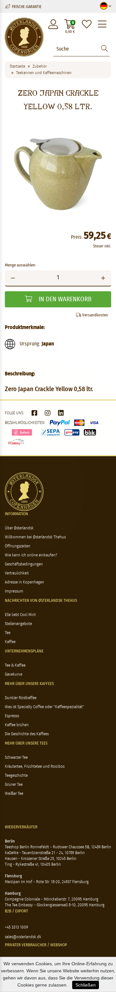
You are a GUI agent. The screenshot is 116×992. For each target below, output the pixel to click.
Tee (7, 633)
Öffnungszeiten (17, 546)
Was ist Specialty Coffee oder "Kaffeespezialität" (44, 707)
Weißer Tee (14, 794)
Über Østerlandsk (19, 528)
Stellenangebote (18, 624)
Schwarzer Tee (16, 758)
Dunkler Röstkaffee (20, 698)
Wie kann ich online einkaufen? (31, 555)
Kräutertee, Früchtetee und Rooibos (34, 767)
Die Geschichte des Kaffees (27, 734)
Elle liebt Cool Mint (20, 615)
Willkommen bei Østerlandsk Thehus (35, 537)
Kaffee (10, 642)
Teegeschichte (16, 776)
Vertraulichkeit (17, 573)
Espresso (12, 716)
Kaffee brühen (17, 725)
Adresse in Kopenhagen (24, 582)
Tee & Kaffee (15, 665)
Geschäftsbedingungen (24, 564)
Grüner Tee (14, 785)
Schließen (85, 984)
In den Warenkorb (64, 299)
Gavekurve (13, 674)
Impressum (14, 591)
